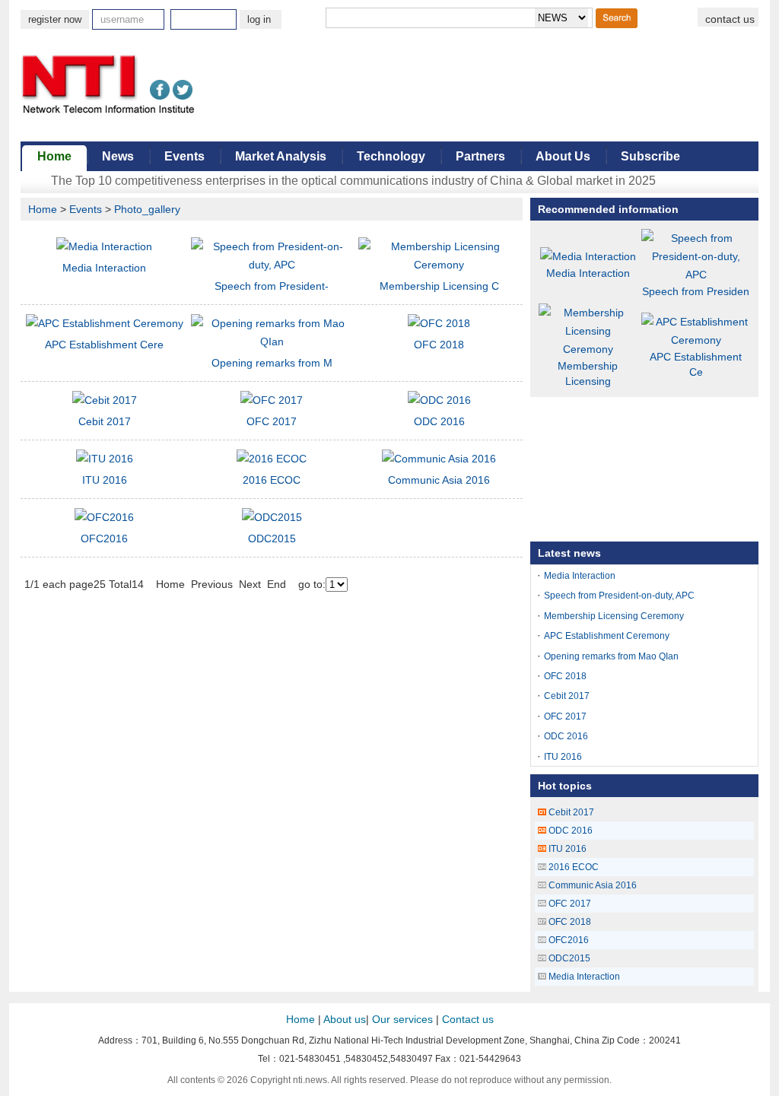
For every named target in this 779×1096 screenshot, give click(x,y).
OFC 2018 (439, 344)
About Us (563, 156)
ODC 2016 (439, 421)
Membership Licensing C (439, 286)
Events (184, 156)
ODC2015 (272, 538)
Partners (480, 156)
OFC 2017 (271, 421)
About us (344, 1019)
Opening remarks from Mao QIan (611, 656)
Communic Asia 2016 (439, 480)
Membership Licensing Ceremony (614, 616)
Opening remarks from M (271, 363)
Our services (402, 1019)
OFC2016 (104, 538)
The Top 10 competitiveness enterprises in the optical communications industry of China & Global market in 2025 (353, 180)
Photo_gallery (147, 209)
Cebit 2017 (104, 421)
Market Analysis (280, 156)
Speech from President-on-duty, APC (619, 595)
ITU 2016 (104, 480)
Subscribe (650, 156)
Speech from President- (272, 286)
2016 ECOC (271, 480)
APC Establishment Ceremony (606, 636)
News (118, 156)
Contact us (468, 1019)
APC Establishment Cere (104, 344)
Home (54, 156)
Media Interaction (104, 268)
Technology (391, 156)
